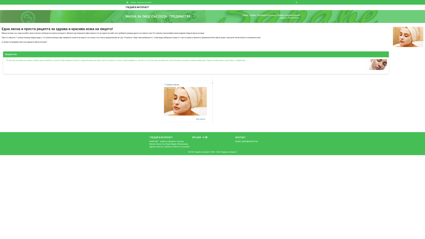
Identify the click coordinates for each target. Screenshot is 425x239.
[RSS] (203, 137)
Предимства (11, 54)
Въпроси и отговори (144, 2)
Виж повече (200, 119)
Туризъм (133, 2)
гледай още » (241, 60)
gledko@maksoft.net (250, 141)
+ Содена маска (171, 84)
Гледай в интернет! (137, 7)
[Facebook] (206, 137)
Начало (245, 15)
